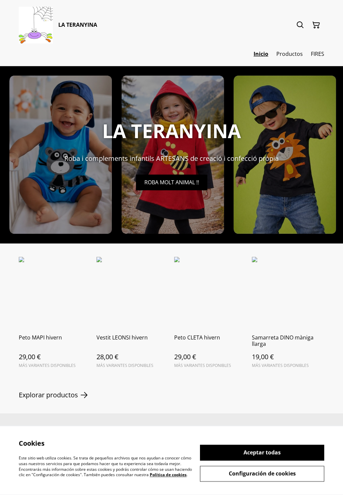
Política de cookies (168, 475)
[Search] (300, 25)
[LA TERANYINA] (36, 25)
